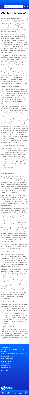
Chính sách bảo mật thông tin (7, 376)
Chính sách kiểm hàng (6, 378)
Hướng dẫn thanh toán (6, 367)
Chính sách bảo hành (5, 374)
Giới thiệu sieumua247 (6, 363)
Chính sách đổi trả (5, 381)
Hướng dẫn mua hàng (5, 365)
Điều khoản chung (5, 372)
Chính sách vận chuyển (6, 383)
